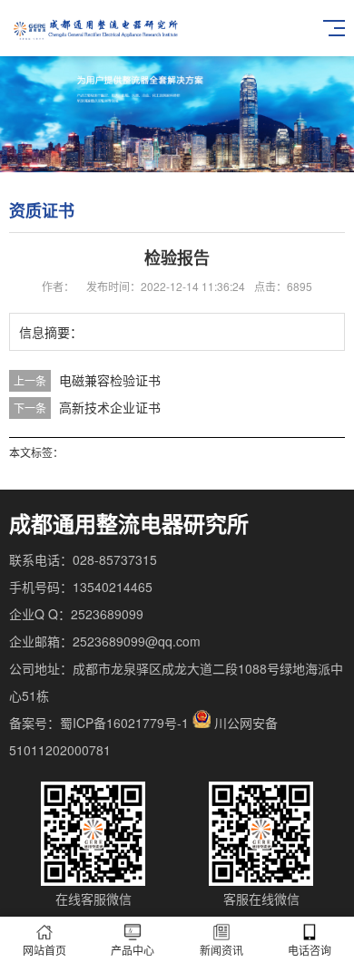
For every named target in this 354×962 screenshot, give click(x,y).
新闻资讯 (221, 949)
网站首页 (44, 949)
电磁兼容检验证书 (110, 380)
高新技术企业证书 (110, 407)
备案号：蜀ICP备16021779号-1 (99, 723)
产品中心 (132, 949)
